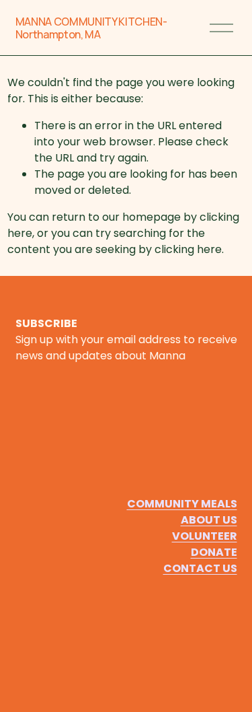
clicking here (188, 249)
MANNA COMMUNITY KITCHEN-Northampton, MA (91, 28)
